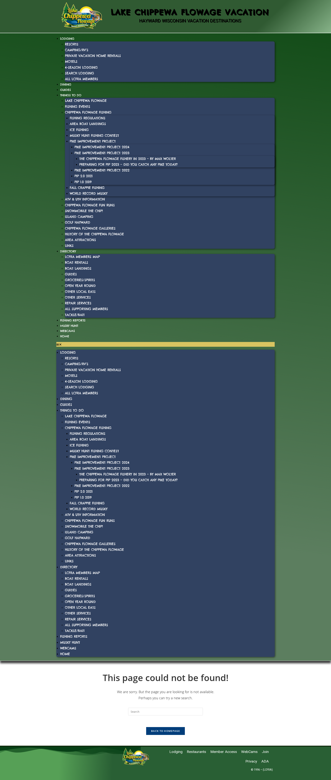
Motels (71, 61)
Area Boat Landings (88, 124)
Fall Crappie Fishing (87, 188)
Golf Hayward (77, 222)
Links (69, 246)
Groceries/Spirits (80, 280)
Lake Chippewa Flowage (86, 101)
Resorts (71, 44)
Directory (68, 251)
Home (64, 336)
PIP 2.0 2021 (84, 176)
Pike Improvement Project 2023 (102, 153)
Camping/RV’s (76, 50)
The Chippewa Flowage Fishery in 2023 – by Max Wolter (127, 159)
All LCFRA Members (81, 79)
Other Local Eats (80, 292)
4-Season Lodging (81, 67)
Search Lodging (79, 73)
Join (265, 752)
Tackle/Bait (75, 315)
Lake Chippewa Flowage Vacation (190, 12)
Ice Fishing (79, 130)
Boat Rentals (76, 262)
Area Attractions (80, 240)
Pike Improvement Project (93, 141)
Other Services (78, 297)
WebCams (67, 331)
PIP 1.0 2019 (83, 182)
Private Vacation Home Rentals (93, 56)
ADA (265, 761)
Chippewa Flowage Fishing (88, 112)
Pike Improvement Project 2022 (102, 170)
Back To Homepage (165, 731)
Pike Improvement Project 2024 (102, 147)
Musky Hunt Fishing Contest (94, 135)
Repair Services (78, 303)
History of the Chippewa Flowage (94, 234)
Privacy (251, 761)
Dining (65, 84)
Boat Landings (78, 268)
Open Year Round (80, 286)
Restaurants (196, 752)
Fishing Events (77, 107)
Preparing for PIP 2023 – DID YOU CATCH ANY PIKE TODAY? (128, 164)
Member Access (223, 752)
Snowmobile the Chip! (84, 211)
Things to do (70, 95)
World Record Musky (88, 193)
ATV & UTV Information (85, 199)
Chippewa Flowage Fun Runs (90, 205)
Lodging (67, 38)
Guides (65, 90)
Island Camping (79, 217)
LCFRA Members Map (82, 257)
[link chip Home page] (81, 15)
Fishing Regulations (87, 118)
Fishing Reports (72, 320)
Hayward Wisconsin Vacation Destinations (190, 20)
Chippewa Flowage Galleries (90, 228)
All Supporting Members (86, 309)
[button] (165, 344)
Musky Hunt (69, 326)
